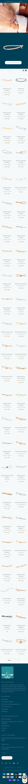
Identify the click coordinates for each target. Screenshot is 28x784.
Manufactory (4, 711)
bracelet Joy (21, 88)
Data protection (5, 725)
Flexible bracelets (13, 62)
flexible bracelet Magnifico (21, 527)
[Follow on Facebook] (2, 763)
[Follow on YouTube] (14, 763)
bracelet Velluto (7, 598)
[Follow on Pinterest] (10, 763)
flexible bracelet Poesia (21, 284)
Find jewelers (4, 699)
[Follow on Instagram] (6, 763)
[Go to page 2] (18, 658)
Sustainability (4, 709)
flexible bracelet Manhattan (7, 308)
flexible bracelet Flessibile (7, 89)
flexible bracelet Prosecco (7, 236)
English (19, 767)
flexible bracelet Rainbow (7, 452)
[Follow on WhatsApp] (18, 763)
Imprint (3, 730)
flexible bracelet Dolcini (21, 187)
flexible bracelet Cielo (21, 649)
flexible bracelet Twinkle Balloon (7, 476)
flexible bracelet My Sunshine (21, 161)
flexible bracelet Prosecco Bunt (21, 377)
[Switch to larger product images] (23, 70)
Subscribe (7, 757)
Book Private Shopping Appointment (10, 704)
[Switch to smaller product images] (26, 70)
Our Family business (6, 706)
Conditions (4, 728)
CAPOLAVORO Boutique (7, 701)
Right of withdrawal (6, 719)
